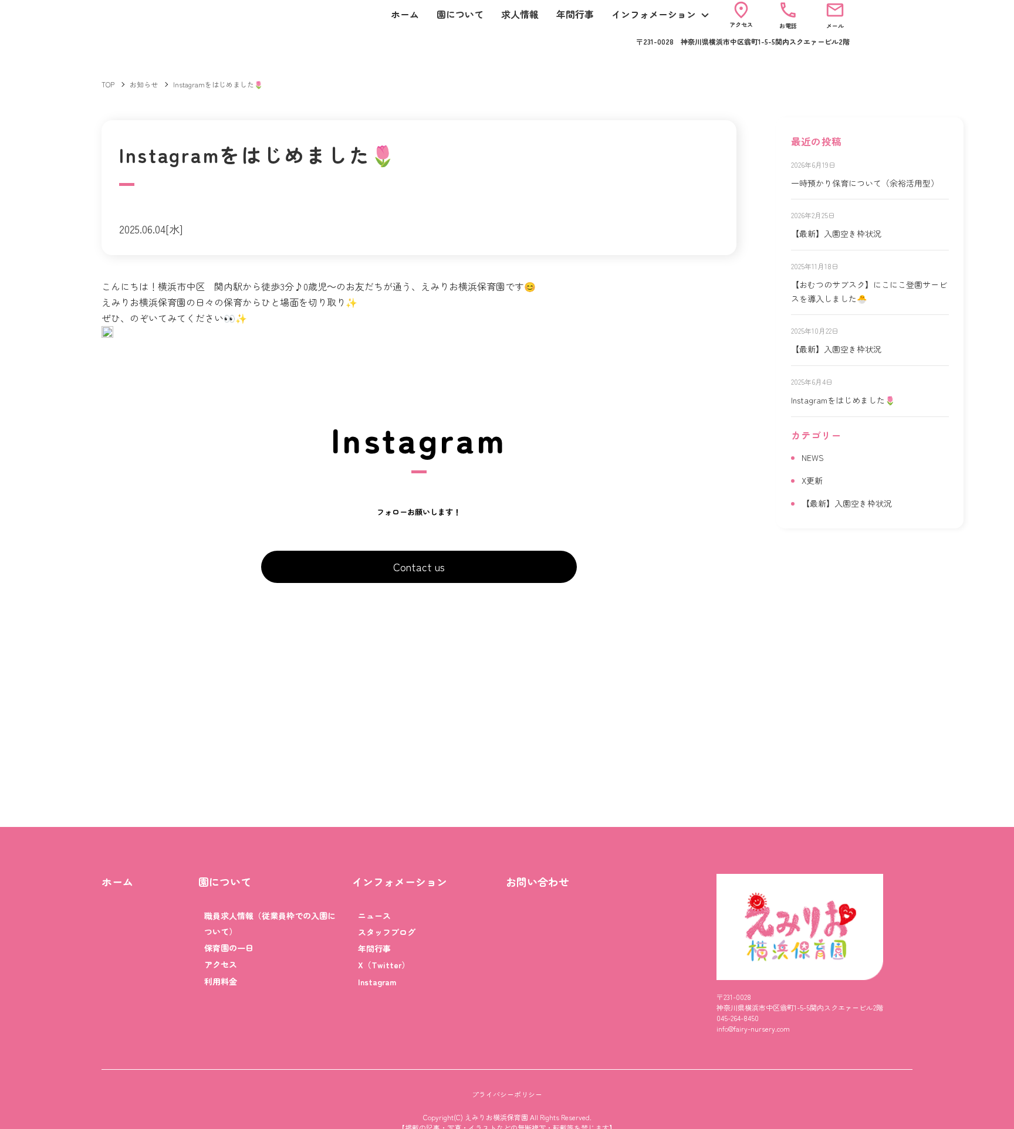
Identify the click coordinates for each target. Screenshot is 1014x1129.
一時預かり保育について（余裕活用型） (865, 183)
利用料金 (220, 981)
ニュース (374, 915)
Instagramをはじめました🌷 (843, 400)
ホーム (405, 14)
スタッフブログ (386, 932)
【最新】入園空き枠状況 (836, 233)
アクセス (220, 964)
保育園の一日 (229, 948)
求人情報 (520, 14)
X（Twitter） (384, 965)
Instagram (377, 982)
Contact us (419, 566)
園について (460, 14)
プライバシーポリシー (507, 1094)
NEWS (813, 457)
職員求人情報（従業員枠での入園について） (270, 923)
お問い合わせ (537, 881)
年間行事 (575, 14)
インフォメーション (653, 14)
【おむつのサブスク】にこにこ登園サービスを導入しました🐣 (869, 291)
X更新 (812, 480)
